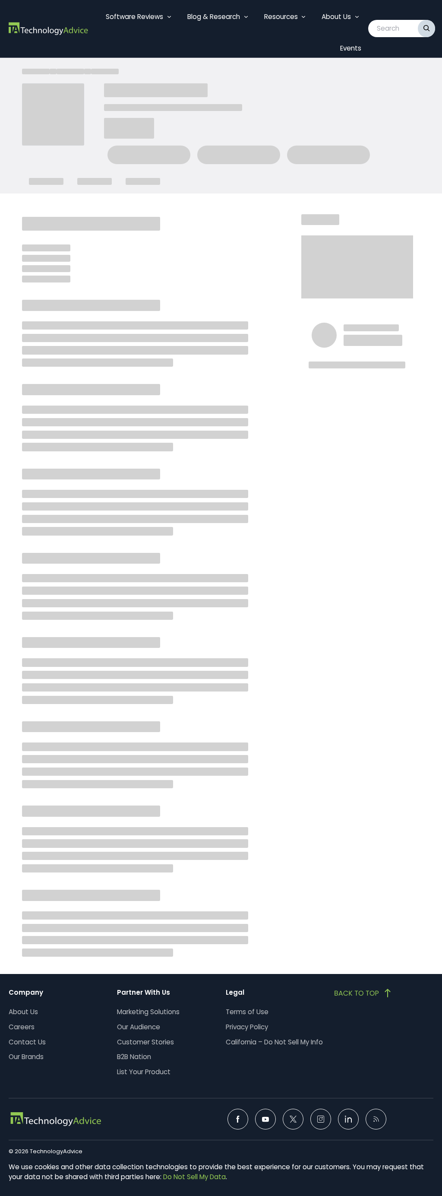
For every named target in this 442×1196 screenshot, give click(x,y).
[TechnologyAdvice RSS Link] (376, 1119)
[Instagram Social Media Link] (320, 1119)
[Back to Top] (363, 993)
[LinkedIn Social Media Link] (348, 1119)
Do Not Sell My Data (194, 1176)
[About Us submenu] (357, 17)
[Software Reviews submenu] (169, 17)
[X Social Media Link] (293, 1119)
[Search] (426, 28)
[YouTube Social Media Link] (265, 1119)
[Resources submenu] (303, 17)
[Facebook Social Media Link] (237, 1119)
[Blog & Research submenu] (246, 17)
